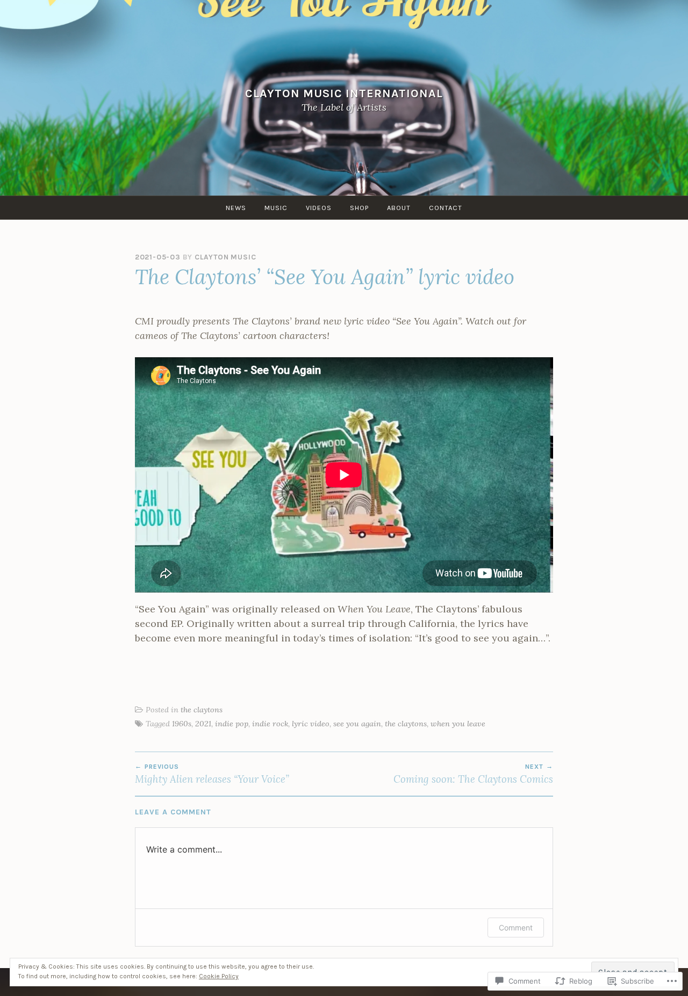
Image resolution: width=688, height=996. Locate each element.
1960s (181, 723)
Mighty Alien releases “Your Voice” (212, 774)
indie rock (270, 723)
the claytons (202, 709)
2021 (203, 723)
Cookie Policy (219, 976)
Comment (516, 927)
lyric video (310, 723)
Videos (319, 208)
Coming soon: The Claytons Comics (473, 774)
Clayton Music (225, 257)
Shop (359, 208)
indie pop (231, 723)
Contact (445, 208)
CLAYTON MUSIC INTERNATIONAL (344, 93)
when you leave (458, 723)
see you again (357, 723)
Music (276, 208)
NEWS (236, 208)
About (399, 208)
